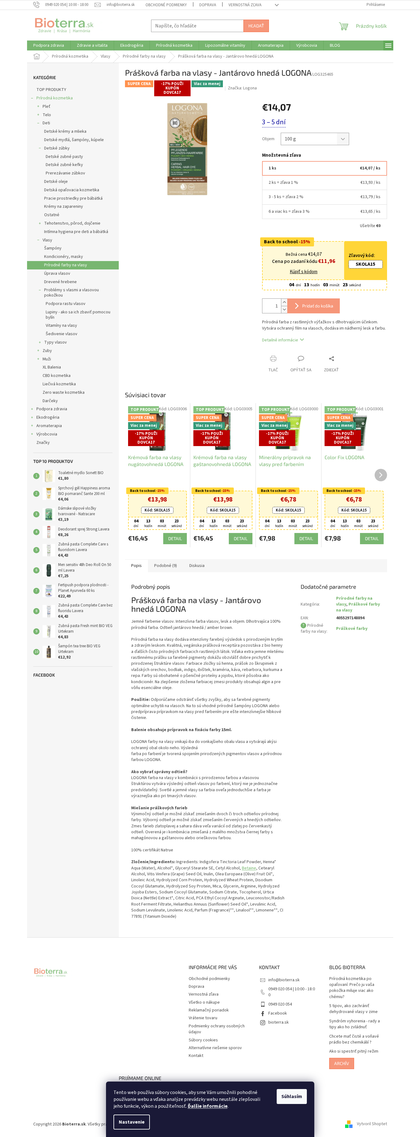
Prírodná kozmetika (54, 98)
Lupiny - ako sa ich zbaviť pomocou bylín (78, 315)
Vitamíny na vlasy (61, 325)
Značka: (242, 88)
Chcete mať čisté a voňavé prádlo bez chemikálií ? (354, 1039)
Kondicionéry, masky (63, 257)
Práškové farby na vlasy (358, 607)
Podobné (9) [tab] (165, 566)
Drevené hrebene (60, 282)
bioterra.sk (278, 1022)
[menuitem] (48, 45)
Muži (47, 359)
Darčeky (50, 401)
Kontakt (196, 1056)
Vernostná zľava (244, 5)
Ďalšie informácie (208, 1106)
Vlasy (47, 240)
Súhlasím (291, 1096)
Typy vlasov (55, 342)
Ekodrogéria (47, 417)
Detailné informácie (280, 340)
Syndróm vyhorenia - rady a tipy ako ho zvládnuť (354, 1024)
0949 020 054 (280, 1004)
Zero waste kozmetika (64, 392)
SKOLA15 (365, 264)
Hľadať (256, 25)
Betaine (249, 868)
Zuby (47, 351)
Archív (341, 1063)
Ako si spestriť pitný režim (353, 1051)
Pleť (46, 106)
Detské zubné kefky (64, 165)
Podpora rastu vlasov (65, 304)
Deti (46, 123)
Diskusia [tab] (197, 566)
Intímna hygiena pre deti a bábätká (76, 232)
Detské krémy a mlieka (65, 131)
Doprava (207, 5)
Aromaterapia (49, 426)
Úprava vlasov (57, 273)
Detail (175, 538)
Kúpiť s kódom (303, 272)
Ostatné (51, 215)
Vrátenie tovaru (203, 1018)
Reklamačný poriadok (209, 1010)
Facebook (277, 1013)
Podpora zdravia (51, 409)
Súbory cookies (203, 1040)
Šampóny (53, 248)
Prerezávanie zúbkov (65, 173)
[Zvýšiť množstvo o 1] (284, 302)
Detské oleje (56, 181)
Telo (47, 115)
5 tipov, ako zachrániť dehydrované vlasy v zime (353, 1009)
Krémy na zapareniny (63, 206)
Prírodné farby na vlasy (65, 265)
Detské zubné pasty (64, 157)
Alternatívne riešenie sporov (215, 1048)
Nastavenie (132, 1122)
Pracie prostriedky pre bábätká (73, 198)
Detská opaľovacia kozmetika (71, 190)
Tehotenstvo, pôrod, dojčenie (72, 223)
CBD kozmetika (57, 376)
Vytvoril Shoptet (372, 1124)
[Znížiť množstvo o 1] (284, 309)
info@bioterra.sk (284, 980)
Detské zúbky (57, 148)
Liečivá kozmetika (59, 384)
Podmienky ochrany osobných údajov (217, 1029)
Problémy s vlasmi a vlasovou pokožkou (71, 292)
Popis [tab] (136, 566)
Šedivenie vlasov (61, 334)
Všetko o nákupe (204, 1002)
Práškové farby (351, 629)
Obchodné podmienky (166, 5)
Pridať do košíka (317, 305)
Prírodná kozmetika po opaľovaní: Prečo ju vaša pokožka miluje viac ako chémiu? (351, 988)
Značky (43, 443)
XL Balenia (52, 367)
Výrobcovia (46, 434)
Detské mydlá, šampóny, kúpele (74, 140)
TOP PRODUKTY (51, 90)
